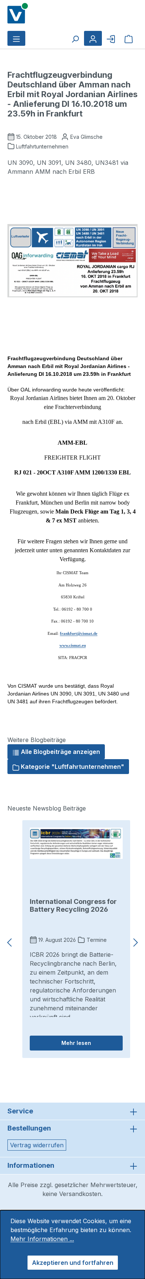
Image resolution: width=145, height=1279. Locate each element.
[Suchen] (75, 38)
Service (20, 1111)
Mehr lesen (76, 1043)
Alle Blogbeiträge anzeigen (59, 751)
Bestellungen (29, 1128)
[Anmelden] (111, 38)
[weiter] (135, 942)
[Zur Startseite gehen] (17, 12)
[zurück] (9, 942)
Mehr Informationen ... (42, 1239)
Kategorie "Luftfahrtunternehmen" (71, 766)
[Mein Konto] (93, 38)
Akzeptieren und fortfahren (72, 1262)
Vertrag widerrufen (37, 1145)
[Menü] (16, 38)
